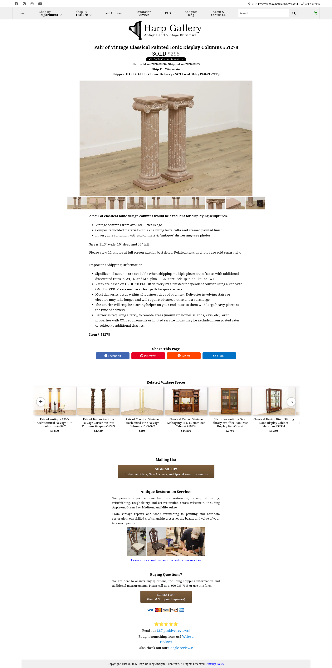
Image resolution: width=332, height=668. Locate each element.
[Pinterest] (24, 3)
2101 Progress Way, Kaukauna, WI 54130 (275, 4)
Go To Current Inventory (168, 59)
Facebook (114, 356)
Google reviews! (180, 648)
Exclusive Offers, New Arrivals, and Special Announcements (166, 471)
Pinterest (149, 356)
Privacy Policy (215, 664)
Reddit (185, 356)
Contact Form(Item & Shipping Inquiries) (166, 597)
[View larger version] (166, 138)
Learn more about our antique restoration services (166, 560)
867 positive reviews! (173, 630)
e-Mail (221, 356)
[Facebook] (16, 3)
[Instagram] (32, 3)
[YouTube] (40, 3)
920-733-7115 (312, 4)
